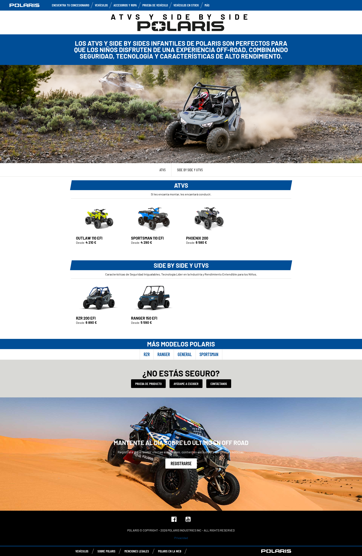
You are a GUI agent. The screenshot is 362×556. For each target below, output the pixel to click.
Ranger (163, 354)
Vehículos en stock (186, 5)
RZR (147, 354)
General (185, 354)
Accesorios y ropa (125, 5)
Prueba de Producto (148, 384)
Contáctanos (218, 384)
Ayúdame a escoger (186, 384)
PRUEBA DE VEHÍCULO (155, 5)
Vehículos (101, 5)
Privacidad (181, 538)
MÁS (207, 5)
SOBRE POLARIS (106, 551)
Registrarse (181, 463)
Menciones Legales (136, 551)
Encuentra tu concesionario (70, 5)
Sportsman (208, 354)
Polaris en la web (169, 551)
